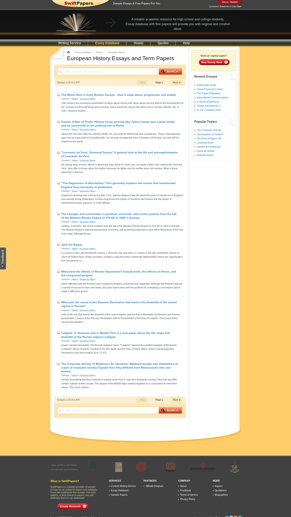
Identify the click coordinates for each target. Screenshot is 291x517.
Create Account (70, 506)
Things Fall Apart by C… (210, 106)
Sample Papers (119, 494)
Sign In (225, 2)
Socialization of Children (210, 134)
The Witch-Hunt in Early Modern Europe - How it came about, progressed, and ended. (118, 94)
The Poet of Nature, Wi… (210, 138)
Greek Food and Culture (210, 89)
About (183, 486)
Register (234, 2)
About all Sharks (206, 151)
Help (186, 43)
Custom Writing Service (123, 486)
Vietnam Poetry (205, 155)
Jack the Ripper (71, 244)
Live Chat (236, 6)
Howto (139, 43)
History (99, 52)
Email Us (224, 6)
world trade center (206, 85)
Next (175, 82)
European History (88, 99)
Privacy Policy (187, 499)
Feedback (185, 490)
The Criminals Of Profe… (210, 130)
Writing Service (69, 43)
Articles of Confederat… (210, 146)
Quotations (220, 490)
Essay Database (107, 43)
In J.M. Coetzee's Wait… (210, 110)
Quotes (163, 43)
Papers (219, 486)
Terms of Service (189, 494)
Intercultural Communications (212, 97)
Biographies (221, 494)
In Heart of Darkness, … (210, 101)
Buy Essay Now (211, 62)
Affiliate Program (154, 486)
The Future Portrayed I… (210, 93)
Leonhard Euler (205, 142)
